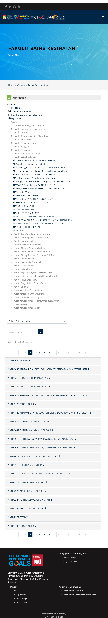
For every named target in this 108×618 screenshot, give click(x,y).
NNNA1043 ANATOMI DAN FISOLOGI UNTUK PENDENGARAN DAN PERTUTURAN (47, 369)
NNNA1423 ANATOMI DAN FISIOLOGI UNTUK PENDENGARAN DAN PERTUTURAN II (48, 412)
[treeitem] (54, 206)
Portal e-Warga (20, 598)
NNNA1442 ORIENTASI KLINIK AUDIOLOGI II (29, 430)
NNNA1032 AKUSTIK (18, 360)
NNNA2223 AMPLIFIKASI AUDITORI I (25, 491)
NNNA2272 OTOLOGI (18, 517)
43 (80, 352)
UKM (16, 591)
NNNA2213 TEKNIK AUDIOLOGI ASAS (26, 482)
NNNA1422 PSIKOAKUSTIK (21, 404)
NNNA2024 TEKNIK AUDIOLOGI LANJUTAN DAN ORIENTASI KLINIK (40, 447)
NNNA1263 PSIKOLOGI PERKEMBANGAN (28, 386)
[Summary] (30, 360)
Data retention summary (54, 613)
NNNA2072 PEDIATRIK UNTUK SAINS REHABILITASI (33, 456)
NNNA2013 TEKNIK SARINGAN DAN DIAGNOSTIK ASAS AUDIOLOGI (40, 438)
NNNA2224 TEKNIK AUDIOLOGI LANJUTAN (29, 499)
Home (11, 85)
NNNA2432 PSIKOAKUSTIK (21, 525)
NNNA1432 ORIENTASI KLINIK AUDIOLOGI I (29, 421)
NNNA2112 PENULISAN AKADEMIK (25, 464)
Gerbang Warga (69, 557)
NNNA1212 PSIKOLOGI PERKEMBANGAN (28, 377)
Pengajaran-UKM (70, 561)
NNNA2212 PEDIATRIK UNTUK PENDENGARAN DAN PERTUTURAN (40, 473)
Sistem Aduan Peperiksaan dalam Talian (79, 594)
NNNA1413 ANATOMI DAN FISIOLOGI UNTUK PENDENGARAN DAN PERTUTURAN (47, 395)
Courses (21, 85)
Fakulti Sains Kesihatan (39, 85)
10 (69, 352)
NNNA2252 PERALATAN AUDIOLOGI (26, 508)
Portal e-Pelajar (20, 602)
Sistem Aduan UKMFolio (73, 591)
